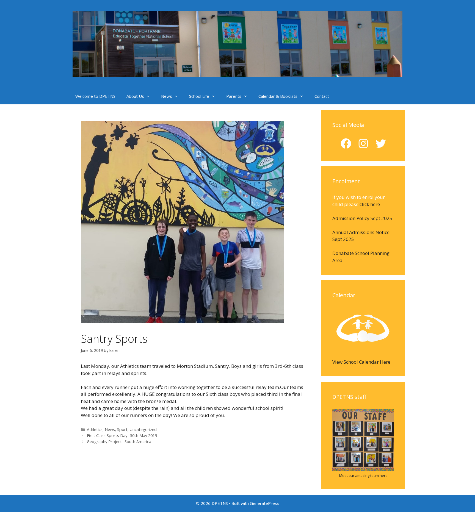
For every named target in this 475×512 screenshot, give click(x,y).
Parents (233, 96)
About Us (135, 96)
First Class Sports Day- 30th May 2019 (122, 435)
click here (370, 204)
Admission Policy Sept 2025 (362, 218)
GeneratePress (264, 503)
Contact (321, 96)
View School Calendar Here (361, 362)
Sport (122, 429)
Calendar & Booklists (277, 96)
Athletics (95, 429)
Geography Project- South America (119, 441)
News (166, 96)
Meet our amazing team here (363, 475)
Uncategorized (143, 429)
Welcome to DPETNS (95, 96)
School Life (199, 96)
